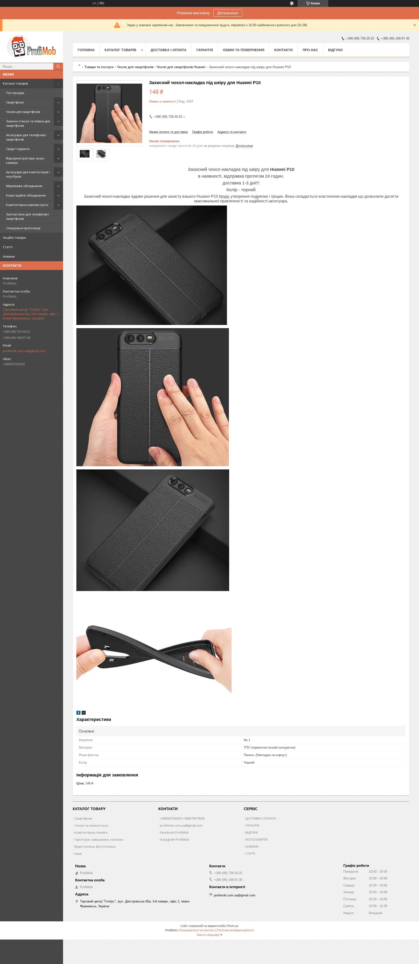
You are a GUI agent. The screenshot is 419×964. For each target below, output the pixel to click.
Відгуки (335, 50)
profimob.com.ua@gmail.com (24, 351)
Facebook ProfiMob (174, 832)
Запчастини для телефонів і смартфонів (27, 216)
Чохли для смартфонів (23, 112)
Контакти (283, 50)
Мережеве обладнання (24, 186)
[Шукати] (58, 66)
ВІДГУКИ (251, 832)
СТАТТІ (250, 853)
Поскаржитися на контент (197, 930)
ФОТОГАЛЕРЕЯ (256, 839)
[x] (84, 713)
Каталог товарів (15, 83)
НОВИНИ (251, 846)
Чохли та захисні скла (91, 825)
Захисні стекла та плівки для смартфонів (28, 123)
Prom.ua (232, 926)
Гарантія (204, 50)
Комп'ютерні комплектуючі (27, 205)
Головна (86, 50)
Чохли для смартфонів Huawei (181, 67)
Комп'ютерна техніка (91, 832)
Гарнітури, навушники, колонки (98, 839)
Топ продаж (15, 93)
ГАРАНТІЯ (252, 825)
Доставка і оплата (168, 50)
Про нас (310, 50)
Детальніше (227, 13)
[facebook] (78, 713)
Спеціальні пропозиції (23, 228)
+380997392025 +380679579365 (182, 818)
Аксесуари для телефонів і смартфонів (26, 137)
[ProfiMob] (31, 47)
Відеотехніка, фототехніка (94, 846)
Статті (8, 247)
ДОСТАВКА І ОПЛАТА (260, 818)
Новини (9, 256)
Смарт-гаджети (18, 149)
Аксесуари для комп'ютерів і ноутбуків (28, 174)
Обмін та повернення (243, 50)
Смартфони (15, 102)
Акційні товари (14, 237)
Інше (78, 853)
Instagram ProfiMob (174, 839)
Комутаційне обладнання (26, 195)
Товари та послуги (98, 67)
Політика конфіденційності (235, 930)
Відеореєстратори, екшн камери (25, 160)
